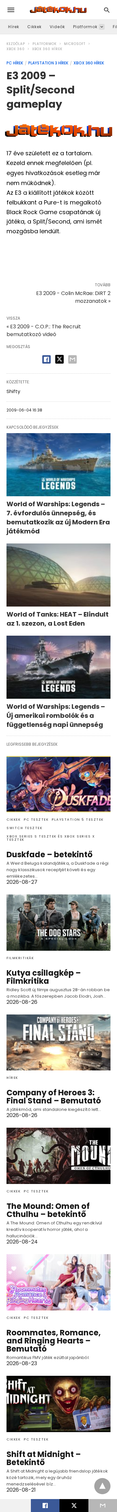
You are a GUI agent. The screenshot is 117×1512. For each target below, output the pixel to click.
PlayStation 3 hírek (48, 63)
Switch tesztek (24, 828)
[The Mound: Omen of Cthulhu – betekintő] (58, 1156)
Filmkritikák (20, 958)
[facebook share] (46, 359)
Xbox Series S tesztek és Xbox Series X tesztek (50, 838)
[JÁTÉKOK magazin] (58, 10)
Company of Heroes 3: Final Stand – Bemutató (53, 1096)
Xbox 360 (15, 49)
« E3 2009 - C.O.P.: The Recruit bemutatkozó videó (43, 330)
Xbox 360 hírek (47, 49)
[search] (106, 10)
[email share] (72, 359)
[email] (102, 1505)
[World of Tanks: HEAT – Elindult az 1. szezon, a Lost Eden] (58, 575)
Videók (57, 26)
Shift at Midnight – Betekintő (43, 1458)
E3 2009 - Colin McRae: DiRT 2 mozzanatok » (73, 297)
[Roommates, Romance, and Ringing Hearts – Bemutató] (58, 1282)
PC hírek (14, 63)
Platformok (85, 26)
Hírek (13, 26)
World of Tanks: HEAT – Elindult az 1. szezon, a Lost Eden (57, 619)
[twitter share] (59, 359)
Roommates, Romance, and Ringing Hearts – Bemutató (53, 1340)
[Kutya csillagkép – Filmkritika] (58, 922)
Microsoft (74, 43)
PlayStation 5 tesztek (78, 819)
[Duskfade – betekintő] (58, 784)
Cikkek (34, 26)
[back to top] (102, 1486)
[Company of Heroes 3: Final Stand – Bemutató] (58, 1042)
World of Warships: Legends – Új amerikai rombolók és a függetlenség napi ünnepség (55, 715)
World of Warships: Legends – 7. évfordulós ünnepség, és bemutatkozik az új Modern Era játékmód (58, 517)
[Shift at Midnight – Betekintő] (58, 1404)
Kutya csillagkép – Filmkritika (43, 977)
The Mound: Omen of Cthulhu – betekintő (48, 1210)
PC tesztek (36, 819)
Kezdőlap (15, 43)
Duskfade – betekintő (49, 854)
